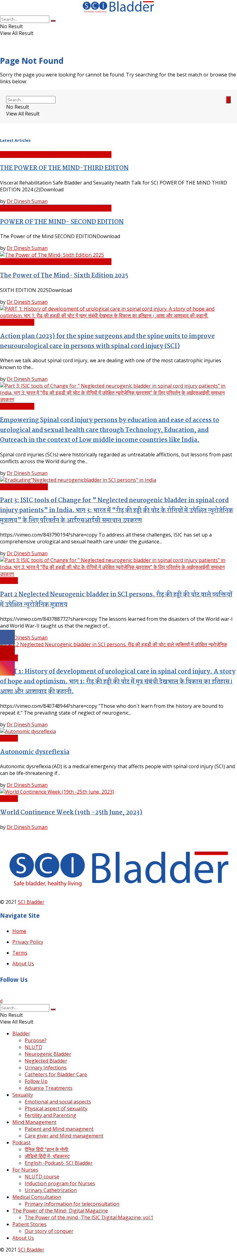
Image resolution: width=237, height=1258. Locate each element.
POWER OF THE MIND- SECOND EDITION (62, 222)
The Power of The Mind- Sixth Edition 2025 (64, 276)
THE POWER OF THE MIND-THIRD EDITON (64, 168)
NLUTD (33, 1047)
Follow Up (36, 1081)
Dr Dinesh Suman (27, 201)
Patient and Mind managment (59, 1128)
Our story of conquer (49, 1231)
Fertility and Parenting (50, 1115)
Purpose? (36, 1040)
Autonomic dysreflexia (34, 752)
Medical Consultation (36, 1197)
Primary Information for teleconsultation (72, 1203)
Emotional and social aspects (58, 1101)
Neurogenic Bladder (48, 1054)
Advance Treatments (24, 486)
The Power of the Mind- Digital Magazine (60, 1210)
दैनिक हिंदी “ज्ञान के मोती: (47, 1149)
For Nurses (25, 1169)
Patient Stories (17, 322)
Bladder (9, 580)
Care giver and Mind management (64, 1135)
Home (19, 931)
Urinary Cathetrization (51, 1190)
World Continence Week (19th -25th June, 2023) (71, 813)
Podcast (21, 1142)
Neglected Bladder (46, 1060)
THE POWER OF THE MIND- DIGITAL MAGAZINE (55, 154)
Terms (19, 952)
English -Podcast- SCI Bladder (59, 1163)
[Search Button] (53, 21)
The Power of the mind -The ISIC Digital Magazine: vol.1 (89, 1217)
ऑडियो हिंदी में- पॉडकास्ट (47, 1156)
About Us (23, 963)
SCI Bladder (31, 902)
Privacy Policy (27, 941)
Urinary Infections (46, 1067)
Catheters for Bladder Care (56, 1074)
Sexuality (22, 1094)
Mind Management (34, 1122)
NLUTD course (42, 1176)
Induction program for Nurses (60, 1183)
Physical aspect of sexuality (56, 1108)
